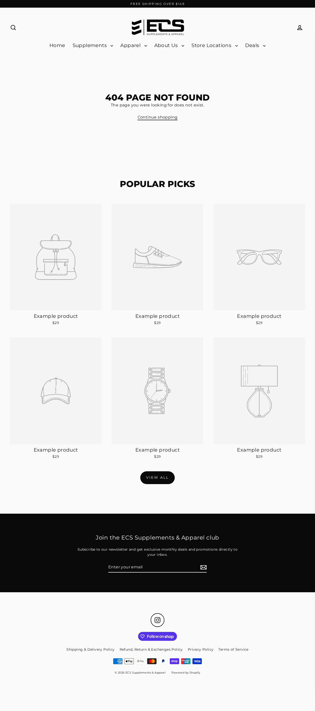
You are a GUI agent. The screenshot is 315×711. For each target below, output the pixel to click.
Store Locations (212, 45)
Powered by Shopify (186, 672)
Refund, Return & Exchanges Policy (151, 649)
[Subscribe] (203, 567)
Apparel (131, 45)
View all (157, 477)
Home (57, 45)
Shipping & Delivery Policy (90, 649)
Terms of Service (233, 649)
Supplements (90, 45)
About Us (166, 45)
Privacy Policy (201, 649)
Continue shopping (158, 117)
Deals (253, 45)
